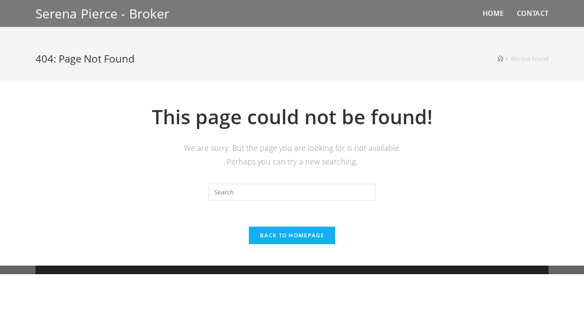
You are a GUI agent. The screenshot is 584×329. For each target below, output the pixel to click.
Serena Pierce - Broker (102, 13)
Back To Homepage (292, 235)
